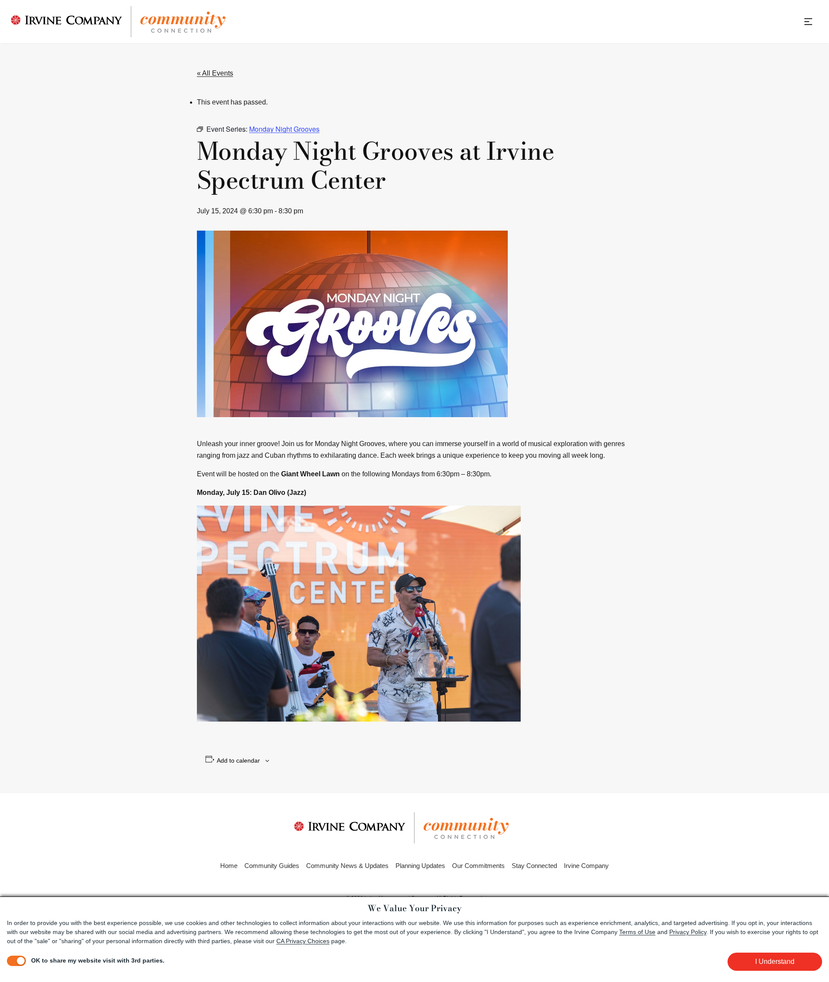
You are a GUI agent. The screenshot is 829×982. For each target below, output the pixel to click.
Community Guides (271, 865)
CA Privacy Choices (302, 941)
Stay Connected (534, 865)
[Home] (118, 21)
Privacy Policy (687, 931)
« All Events (215, 73)
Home (228, 865)
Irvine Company (586, 865)
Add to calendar (238, 760)
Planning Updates (420, 865)
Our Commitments (478, 865)
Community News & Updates (347, 865)
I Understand (774, 961)
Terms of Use (637, 931)
